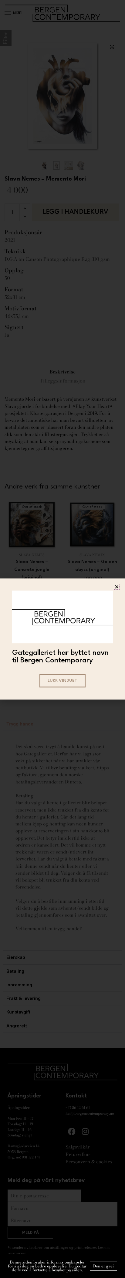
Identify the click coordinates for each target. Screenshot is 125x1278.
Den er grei (103, 1266)
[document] (62, 639)
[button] (116, 587)
